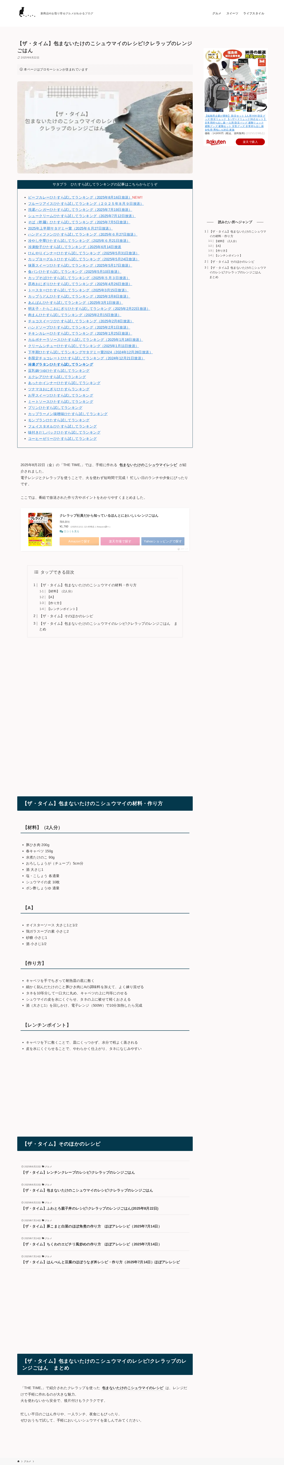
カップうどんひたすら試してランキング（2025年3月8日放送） (79, 296)
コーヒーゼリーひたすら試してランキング (62, 439)
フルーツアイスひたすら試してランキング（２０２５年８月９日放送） (86, 204)
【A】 (51, 597)
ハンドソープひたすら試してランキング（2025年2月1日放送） (79, 327)
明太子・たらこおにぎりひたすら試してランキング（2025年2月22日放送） (89, 309)
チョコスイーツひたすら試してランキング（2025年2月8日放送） (81, 321)
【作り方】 (55, 603)
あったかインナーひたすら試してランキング (64, 383)
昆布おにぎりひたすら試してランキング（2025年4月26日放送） (80, 284)
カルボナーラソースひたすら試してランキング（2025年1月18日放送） (85, 340)
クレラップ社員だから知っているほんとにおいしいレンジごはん (109, 515)
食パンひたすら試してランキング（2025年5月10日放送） (74, 272)
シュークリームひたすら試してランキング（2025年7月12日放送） (82, 216)
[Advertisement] (105, 714)
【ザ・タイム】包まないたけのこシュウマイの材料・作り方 (88, 585)
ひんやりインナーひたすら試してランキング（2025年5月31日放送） (84, 253)
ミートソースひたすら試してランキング (60, 402)
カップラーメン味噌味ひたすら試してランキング (68, 414)
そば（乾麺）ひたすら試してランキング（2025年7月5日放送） (79, 222)
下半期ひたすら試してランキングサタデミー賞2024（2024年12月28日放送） (90, 352)
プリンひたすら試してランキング (55, 408)
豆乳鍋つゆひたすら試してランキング (59, 371)
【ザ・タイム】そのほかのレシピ (66, 616)
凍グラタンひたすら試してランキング (62, 364)
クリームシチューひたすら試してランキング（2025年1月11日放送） (83, 346)
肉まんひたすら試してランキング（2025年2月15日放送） (74, 315)
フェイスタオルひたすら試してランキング (62, 426)
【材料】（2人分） (60, 591)
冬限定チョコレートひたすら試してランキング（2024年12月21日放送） (86, 358)
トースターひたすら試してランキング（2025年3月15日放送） (78, 290)
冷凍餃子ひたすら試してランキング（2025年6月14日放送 (74, 247)
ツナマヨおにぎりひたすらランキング (59, 389)
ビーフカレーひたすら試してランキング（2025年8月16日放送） (80, 197)
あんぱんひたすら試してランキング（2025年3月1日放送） (75, 303)
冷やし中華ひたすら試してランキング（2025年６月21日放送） (79, 241)
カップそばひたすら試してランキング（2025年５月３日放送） (79, 278)
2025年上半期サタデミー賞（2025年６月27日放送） (70, 228)
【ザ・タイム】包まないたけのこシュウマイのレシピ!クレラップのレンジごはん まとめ (237, 272)
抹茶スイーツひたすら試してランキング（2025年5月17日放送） (80, 265)
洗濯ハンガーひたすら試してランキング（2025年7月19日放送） (80, 210)
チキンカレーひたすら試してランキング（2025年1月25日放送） (80, 333)
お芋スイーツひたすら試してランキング (60, 395)
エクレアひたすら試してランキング (57, 377)
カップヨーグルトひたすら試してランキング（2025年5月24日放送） (84, 259)
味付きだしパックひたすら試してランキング (64, 432)
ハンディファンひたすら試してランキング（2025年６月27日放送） (82, 234)
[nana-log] (27, 13)
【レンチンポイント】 (63, 609)
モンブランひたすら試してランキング (59, 420)
